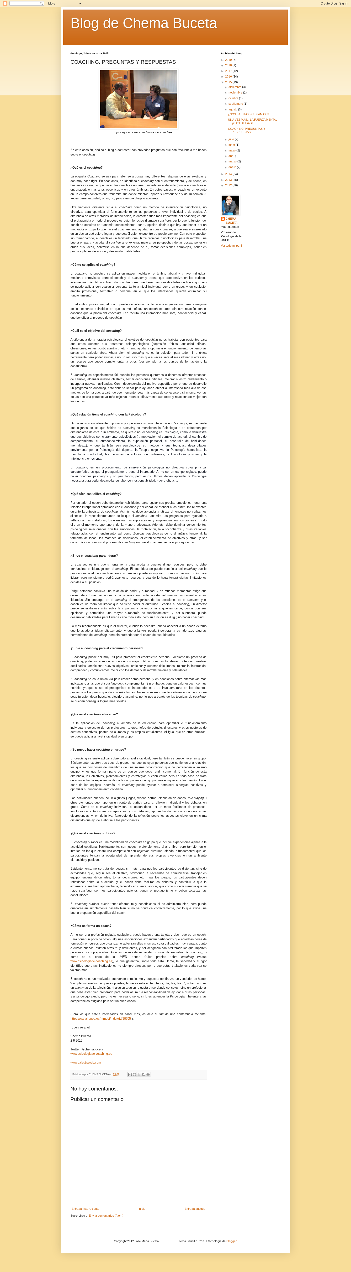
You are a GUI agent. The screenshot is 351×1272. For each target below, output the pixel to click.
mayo (232, 150)
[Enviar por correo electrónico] (130, 1074)
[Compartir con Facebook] (143, 1074)
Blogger (231, 1241)
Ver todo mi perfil (232, 245)
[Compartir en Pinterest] (148, 1074)
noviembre (236, 92)
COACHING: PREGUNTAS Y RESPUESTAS (246, 130)
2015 (229, 82)
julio (232, 139)
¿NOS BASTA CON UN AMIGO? (248, 114)
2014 (229, 174)
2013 (229, 180)
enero (233, 167)
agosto (233, 109)
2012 (229, 185)
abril (232, 156)
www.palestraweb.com (85, 1062)
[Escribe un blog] (134, 1074)
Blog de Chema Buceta (143, 23)
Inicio (141, 1208)
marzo (233, 161)
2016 (229, 76)
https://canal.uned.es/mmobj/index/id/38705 (100, 1018)
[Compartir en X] (139, 1074)
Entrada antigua (195, 1208)
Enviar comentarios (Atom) (106, 1215)
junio (232, 144)
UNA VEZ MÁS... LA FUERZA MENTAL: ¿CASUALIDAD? (253, 121)
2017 (229, 71)
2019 (229, 60)
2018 (229, 65)
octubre (234, 98)
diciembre (235, 87)
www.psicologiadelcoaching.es (91, 961)
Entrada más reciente (85, 1208)
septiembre (236, 103)
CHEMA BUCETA (232, 220)
